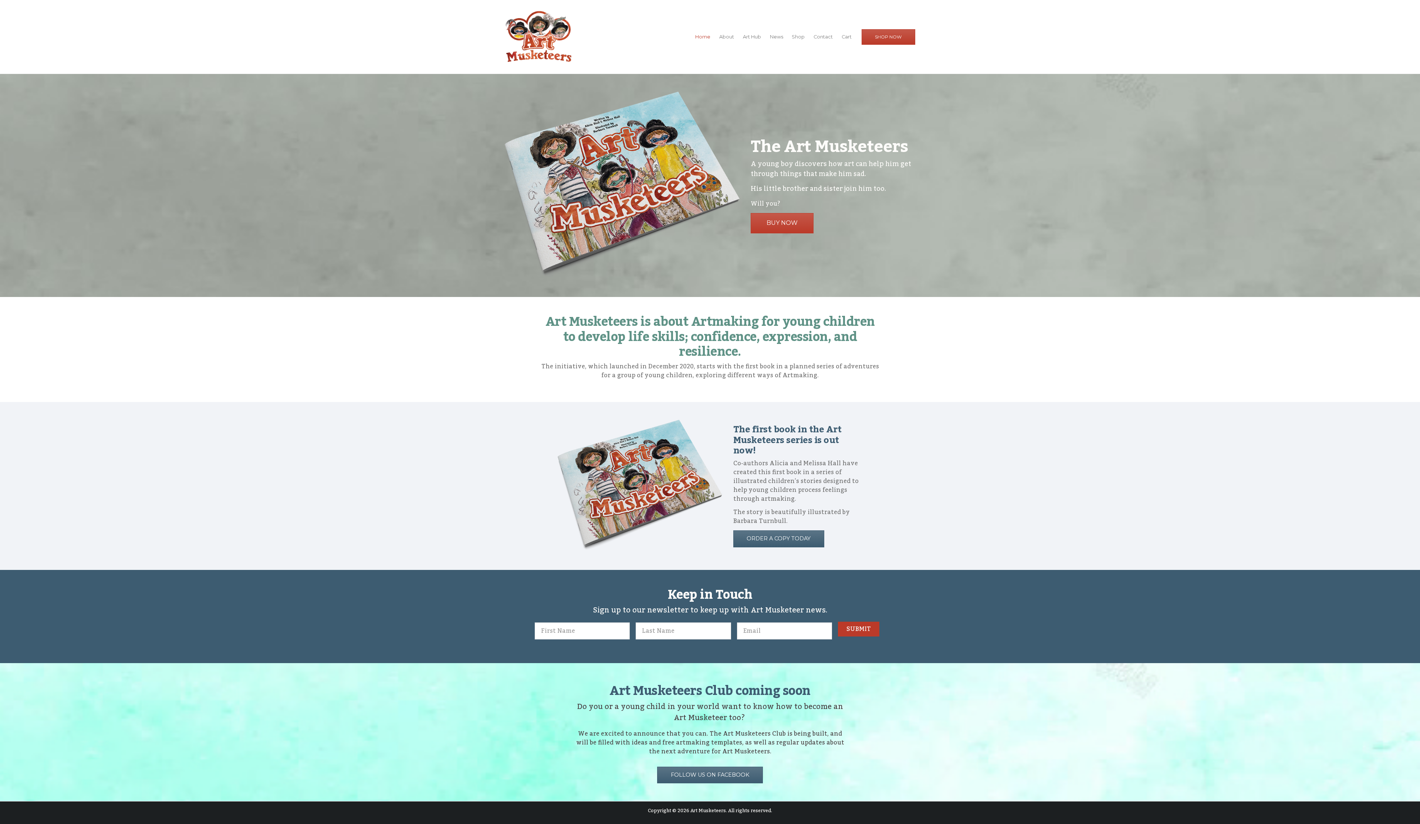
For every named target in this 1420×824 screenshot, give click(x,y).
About (726, 37)
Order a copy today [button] (779, 538)
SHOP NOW (888, 37)
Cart (847, 37)
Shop (798, 37)
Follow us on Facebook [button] (710, 774)
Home (702, 37)
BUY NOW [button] (782, 222)
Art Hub (752, 37)
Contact (823, 37)
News (776, 37)
